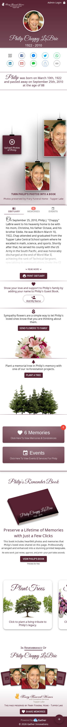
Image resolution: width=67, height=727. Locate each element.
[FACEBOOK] (22, 55)
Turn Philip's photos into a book (33, 194)
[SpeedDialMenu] (59, 719)
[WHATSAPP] (57, 55)
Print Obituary (35, 276)
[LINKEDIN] (10, 63)
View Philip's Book (33, 559)
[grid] (33, 153)
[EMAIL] (22, 63)
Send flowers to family (33, 328)
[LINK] (57, 63)
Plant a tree (33, 375)
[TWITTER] (45, 55)
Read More (33, 269)
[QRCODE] (10, 55)
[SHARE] (45, 63)
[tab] (14, 210)
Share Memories (35, 711)
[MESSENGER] (33, 55)
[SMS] (33, 63)
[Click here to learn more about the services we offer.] (33, 698)
